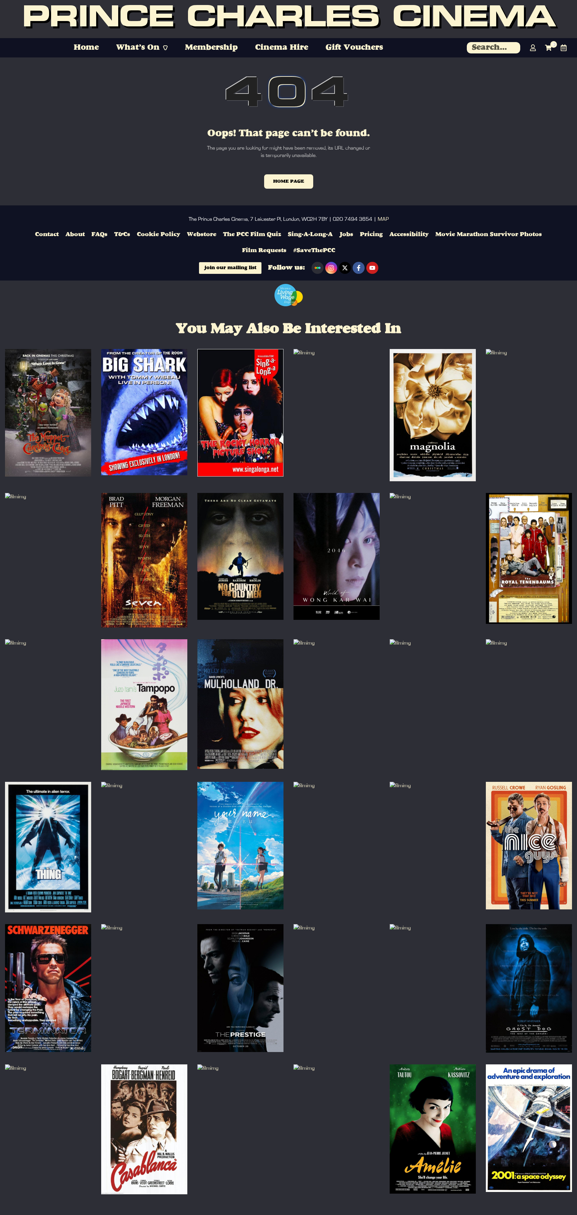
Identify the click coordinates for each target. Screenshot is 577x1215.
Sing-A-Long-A (310, 234)
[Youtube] (372, 268)
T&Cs (122, 234)
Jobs (346, 234)
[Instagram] (331, 268)
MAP (383, 219)
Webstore (201, 234)
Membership (211, 48)
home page (288, 181)
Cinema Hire (281, 48)
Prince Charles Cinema (288, 19)
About (75, 234)
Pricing (371, 234)
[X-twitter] (345, 268)
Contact (47, 234)
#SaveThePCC (314, 250)
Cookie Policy (158, 234)
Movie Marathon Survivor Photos (488, 234)
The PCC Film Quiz (252, 234)
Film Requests (264, 250)
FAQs (99, 234)
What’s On (138, 48)
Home (86, 48)
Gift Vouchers (354, 48)
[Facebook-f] (359, 268)
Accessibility (409, 234)
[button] (142, 47)
